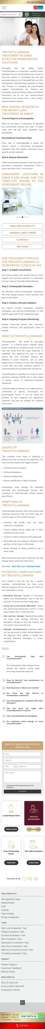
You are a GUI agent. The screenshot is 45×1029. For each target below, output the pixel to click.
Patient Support (9, 964)
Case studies (7, 913)
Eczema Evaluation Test (13, 935)
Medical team (8, 902)
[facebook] (24, 879)
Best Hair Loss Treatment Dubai (26, 566)
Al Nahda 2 (22, 239)
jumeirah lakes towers (22, 233)
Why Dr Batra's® (9, 982)
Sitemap (17, 1020)
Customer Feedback (11, 968)
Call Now (23, 1025)
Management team (10, 899)
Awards (5, 910)
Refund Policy (8, 971)
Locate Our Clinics (36, 2)
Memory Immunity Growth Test (17, 950)
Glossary (5, 1017)
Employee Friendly (10, 990)
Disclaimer (7, 1020)
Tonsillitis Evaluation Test (14, 953)
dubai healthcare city (22, 226)
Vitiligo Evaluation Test (12, 931)
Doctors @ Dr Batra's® (12, 986)
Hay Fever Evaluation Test (14, 946)
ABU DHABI (22, 246)
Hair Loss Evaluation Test (14, 928)
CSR (3, 906)
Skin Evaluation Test (11, 939)
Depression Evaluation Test (15, 942)
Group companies (10, 917)
